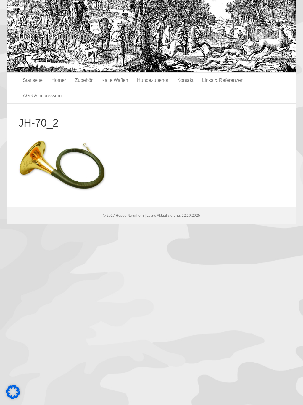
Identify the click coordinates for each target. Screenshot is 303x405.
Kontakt (185, 80)
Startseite (33, 80)
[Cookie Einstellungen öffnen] (13, 397)
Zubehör (84, 80)
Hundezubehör (152, 80)
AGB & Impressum (42, 95)
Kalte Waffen (114, 80)
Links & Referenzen (223, 80)
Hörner (58, 80)
